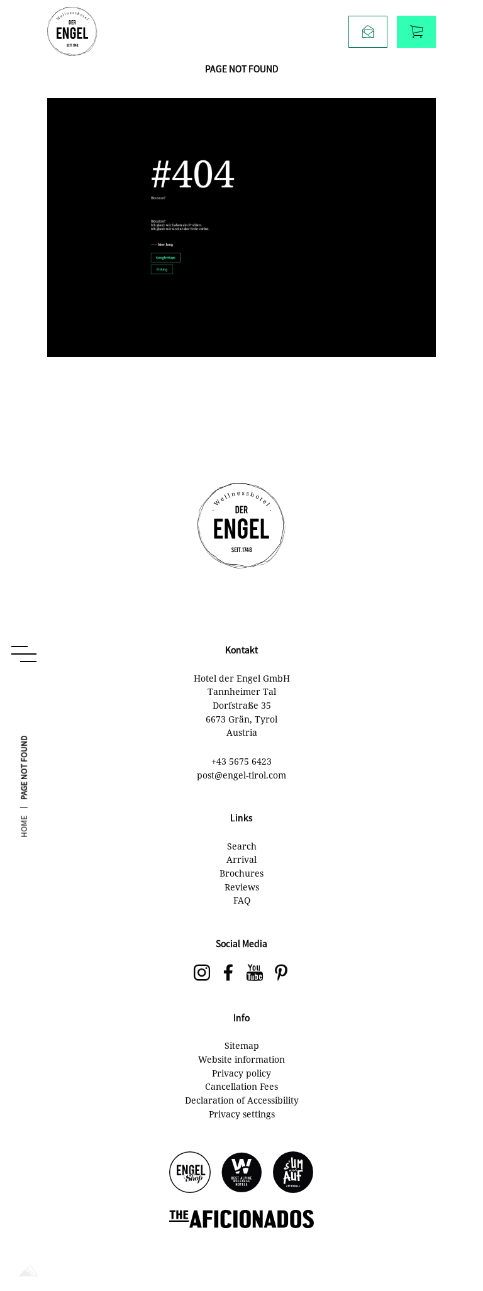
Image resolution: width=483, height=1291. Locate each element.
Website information (241, 1059)
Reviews (242, 887)
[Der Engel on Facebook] (228, 973)
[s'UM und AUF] (293, 1173)
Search (242, 846)
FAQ (241, 900)
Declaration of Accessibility (242, 1100)
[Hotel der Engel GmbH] (72, 31)
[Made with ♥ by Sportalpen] (28, 1272)
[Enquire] (367, 32)
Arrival (241, 859)
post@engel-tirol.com (241, 775)
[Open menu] (23, 654)
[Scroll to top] (451, 1240)
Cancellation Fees (241, 1086)
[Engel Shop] (190, 1173)
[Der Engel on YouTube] (255, 973)
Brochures (241, 873)
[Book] (416, 32)
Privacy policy (241, 1073)
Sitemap (242, 1045)
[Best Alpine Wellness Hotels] (241, 1173)
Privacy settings (242, 1114)
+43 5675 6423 (241, 761)
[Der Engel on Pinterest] (281, 973)
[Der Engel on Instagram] (202, 973)
